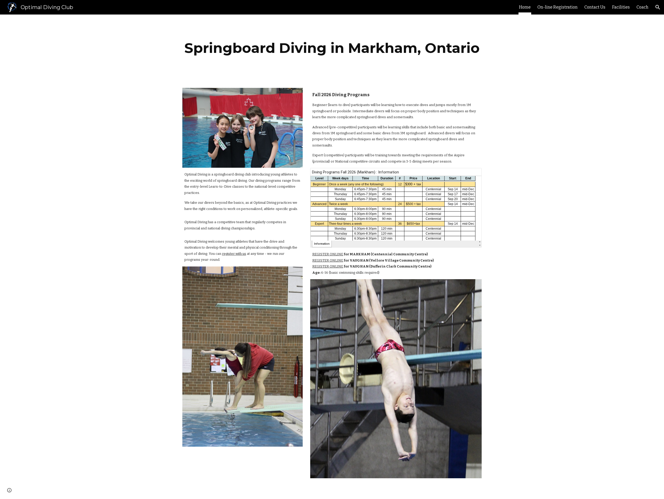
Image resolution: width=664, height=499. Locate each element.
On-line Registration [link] (557, 7)
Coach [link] (642, 7)
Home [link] (525, 7)
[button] (658, 7)
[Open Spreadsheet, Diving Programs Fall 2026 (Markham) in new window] (472, 174)
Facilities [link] (621, 7)
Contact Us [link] (594, 7)
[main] (332, 48)
